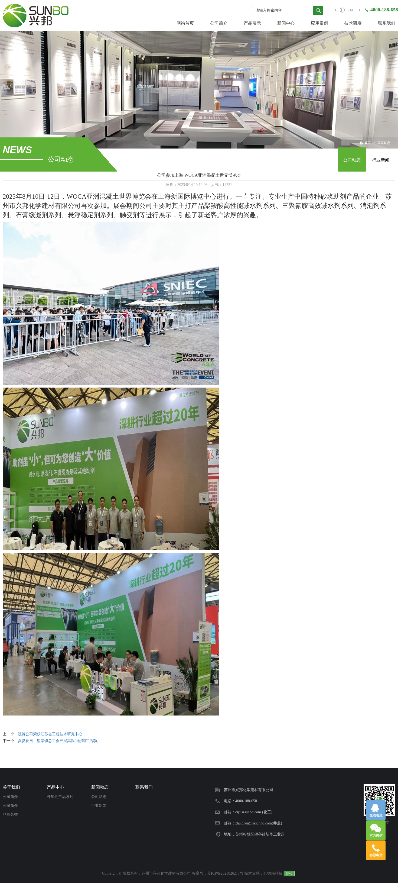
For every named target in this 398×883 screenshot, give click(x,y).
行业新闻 (380, 160)
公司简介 (10, 797)
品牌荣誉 (10, 815)
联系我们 (144, 787)
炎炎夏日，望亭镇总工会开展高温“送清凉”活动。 (59, 741)
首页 (367, 143)
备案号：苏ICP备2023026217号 (217, 873)
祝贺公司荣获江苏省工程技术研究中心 (50, 734)
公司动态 (383, 143)
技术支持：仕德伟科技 (263, 873)
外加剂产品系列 (60, 797)
